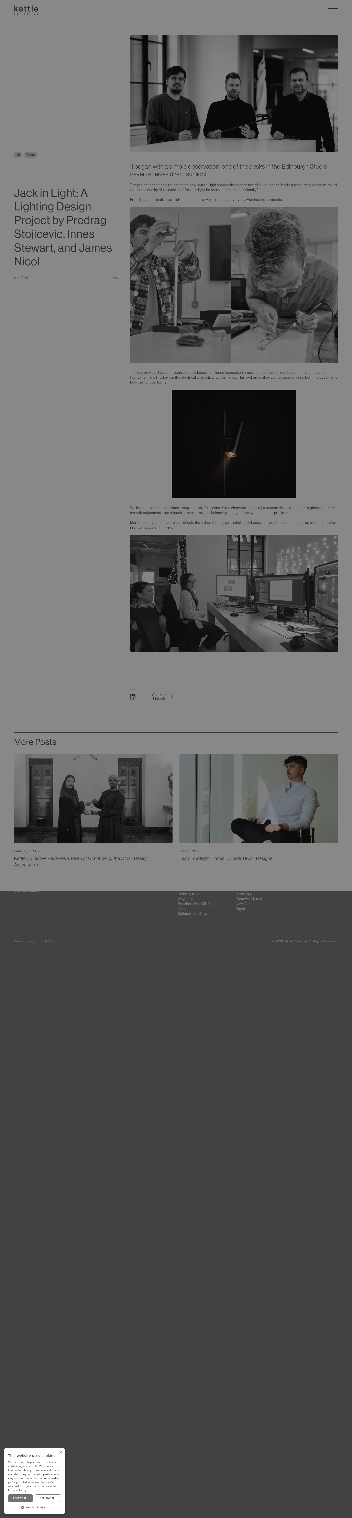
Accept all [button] (20, 1498)
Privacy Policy (17, 1490)
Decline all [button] (48, 1498)
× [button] (60, 1452)
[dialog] (34, 1481)
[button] (34, 1507)
